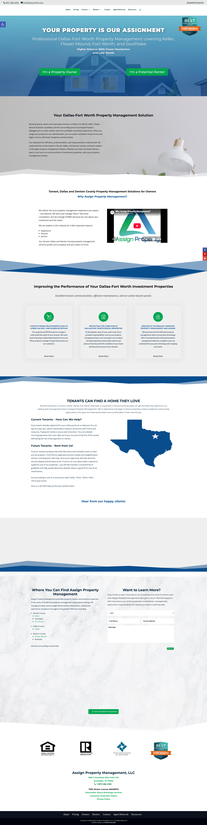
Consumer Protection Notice (103, 796)
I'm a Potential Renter (147, 72)
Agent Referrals (119, 9)
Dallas (37, 629)
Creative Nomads (110, 822)
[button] (3, 24)
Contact (107, 9)
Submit (170, 648)
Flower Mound (41, 636)
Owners (85, 9)
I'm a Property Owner (59, 72)
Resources (132, 9)
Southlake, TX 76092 (103, 781)
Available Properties (195, 3)
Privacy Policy (103, 799)
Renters (96, 9)
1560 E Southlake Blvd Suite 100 (103, 777)
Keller (37, 616)
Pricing (76, 9)
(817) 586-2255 (12, 3)
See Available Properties (105, 711)
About (68, 9)
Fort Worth (39, 621)
